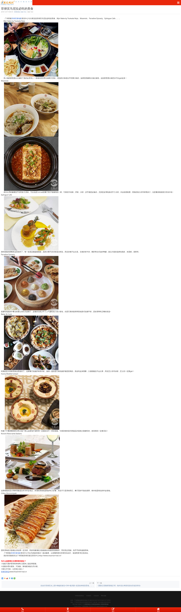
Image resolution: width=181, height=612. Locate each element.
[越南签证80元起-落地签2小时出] (90, 2)
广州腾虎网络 (85, 606)
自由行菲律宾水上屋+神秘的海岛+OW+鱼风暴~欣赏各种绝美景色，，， (67, 585)
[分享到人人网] (12, 578)
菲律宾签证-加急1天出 (20, 12)
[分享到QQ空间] (5, 578)
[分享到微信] (14, 578)
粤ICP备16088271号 (78, 604)
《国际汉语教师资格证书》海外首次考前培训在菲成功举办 (118, 585)
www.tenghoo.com (101, 606)
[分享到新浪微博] (7, 578)
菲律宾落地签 (17, 18)
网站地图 (103, 596)
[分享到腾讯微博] (10, 578)
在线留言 (88, 596)
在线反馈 (96, 596)
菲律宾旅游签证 (79, 596)
